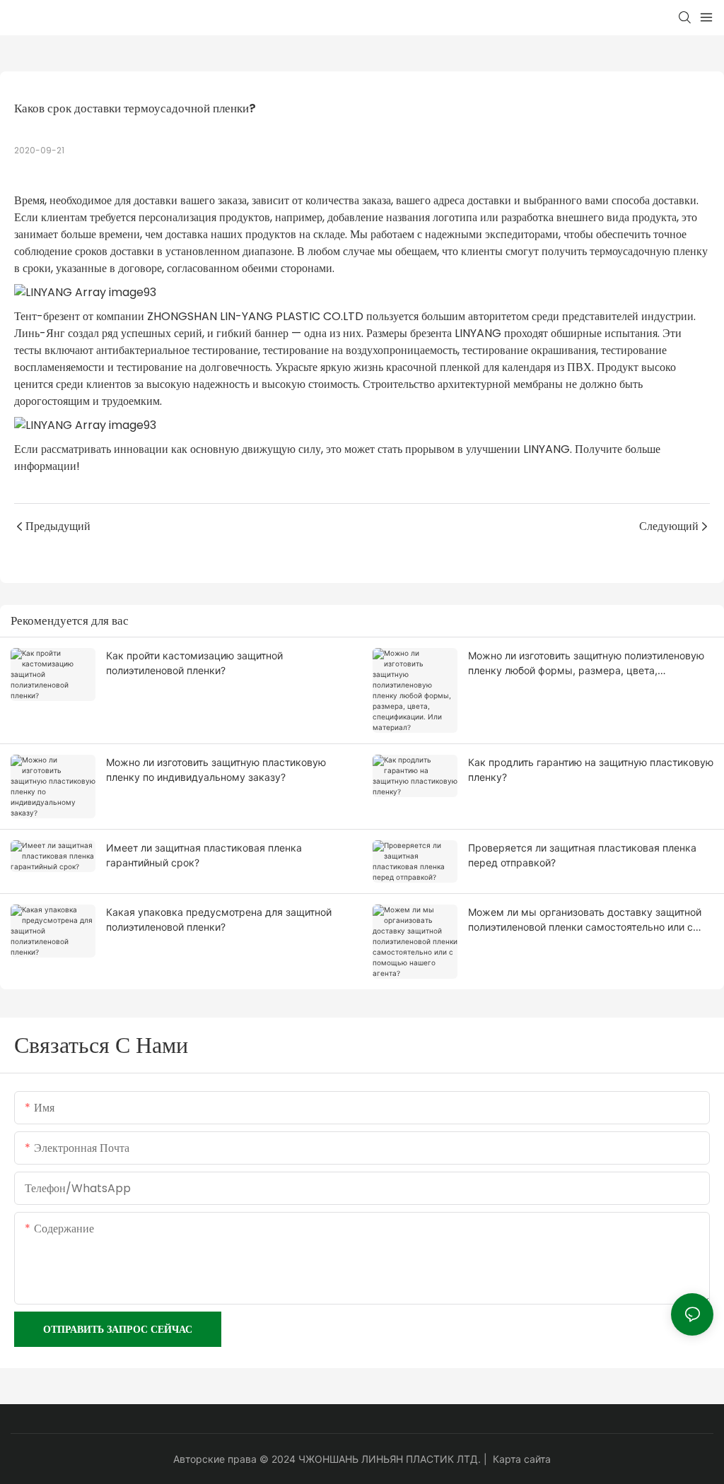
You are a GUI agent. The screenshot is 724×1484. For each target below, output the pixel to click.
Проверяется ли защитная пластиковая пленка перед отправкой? (582, 855)
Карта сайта (522, 1459)
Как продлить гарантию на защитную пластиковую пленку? (590, 769)
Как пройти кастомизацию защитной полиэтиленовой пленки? (194, 662)
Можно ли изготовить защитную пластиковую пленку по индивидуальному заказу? (216, 769)
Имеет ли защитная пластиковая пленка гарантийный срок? (204, 855)
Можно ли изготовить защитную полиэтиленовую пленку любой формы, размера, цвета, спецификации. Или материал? (586, 663)
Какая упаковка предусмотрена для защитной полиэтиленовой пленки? (219, 919)
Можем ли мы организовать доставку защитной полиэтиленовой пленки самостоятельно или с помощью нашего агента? (584, 920)
